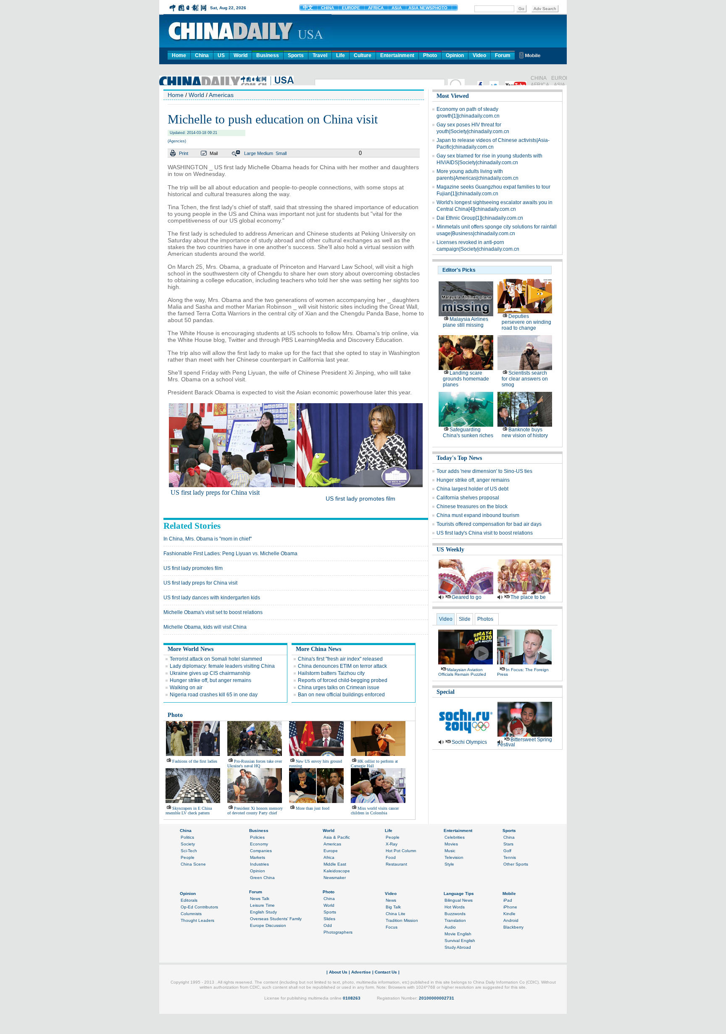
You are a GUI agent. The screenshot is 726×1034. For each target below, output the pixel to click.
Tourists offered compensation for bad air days (489, 524)
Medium (265, 153)
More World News (190, 649)
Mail (214, 153)
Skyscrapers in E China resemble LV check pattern (189, 810)
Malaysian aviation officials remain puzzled (462, 672)
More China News (318, 649)
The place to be (528, 597)
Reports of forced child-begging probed (342, 680)
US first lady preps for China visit (215, 492)
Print (183, 153)
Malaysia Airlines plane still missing (465, 322)
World (240, 55)
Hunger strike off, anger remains (473, 480)
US (221, 55)
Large (250, 153)
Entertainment (397, 55)
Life (340, 55)
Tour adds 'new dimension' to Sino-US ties (484, 471)
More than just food (312, 808)
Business (267, 55)
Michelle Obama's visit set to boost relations (213, 612)
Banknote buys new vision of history (525, 432)
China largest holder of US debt (472, 489)
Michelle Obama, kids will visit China (205, 627)
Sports (296, 55)
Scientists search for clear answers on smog (525, 379)
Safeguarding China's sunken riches (468, 432)
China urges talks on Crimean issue (338, 687)
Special (446, 692)
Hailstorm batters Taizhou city (331, 673)
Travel (320, 55)
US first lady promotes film (360, 498)
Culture (362, 55)
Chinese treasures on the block (472, 506)
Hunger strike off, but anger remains (210, 680)
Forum (502, 55)
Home (179, 55)
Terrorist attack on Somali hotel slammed (216, 659)
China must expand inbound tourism (478, 515)
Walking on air (186, 687)
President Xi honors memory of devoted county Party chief (255, 810)
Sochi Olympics (469, 742)
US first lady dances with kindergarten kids (211, 598)
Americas (221, 95)
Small (281, 153)
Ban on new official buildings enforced (341, 695)
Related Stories (192, 526)
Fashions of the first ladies (194, 761)
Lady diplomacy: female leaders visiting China (222, 666)
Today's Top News (459, 458)
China (202, 55)
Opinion (455, 55)
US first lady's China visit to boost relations (485, 533)
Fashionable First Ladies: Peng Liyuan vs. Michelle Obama (230, 553)
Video (479, 55)
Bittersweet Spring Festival (524, 742)
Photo (430, 55)
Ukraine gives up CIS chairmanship (210, 673)
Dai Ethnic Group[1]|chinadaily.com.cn (480, 218)
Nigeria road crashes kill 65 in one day (214, 695)
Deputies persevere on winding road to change (526, 322)
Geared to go (466, 597)
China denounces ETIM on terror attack (342, 666)
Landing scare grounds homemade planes (466, 379)
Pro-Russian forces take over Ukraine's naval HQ (254, 763)
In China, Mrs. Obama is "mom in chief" (207, 539)
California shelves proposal (468, 498)
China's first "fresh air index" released (340, 659)
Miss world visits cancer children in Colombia (375, 810)
